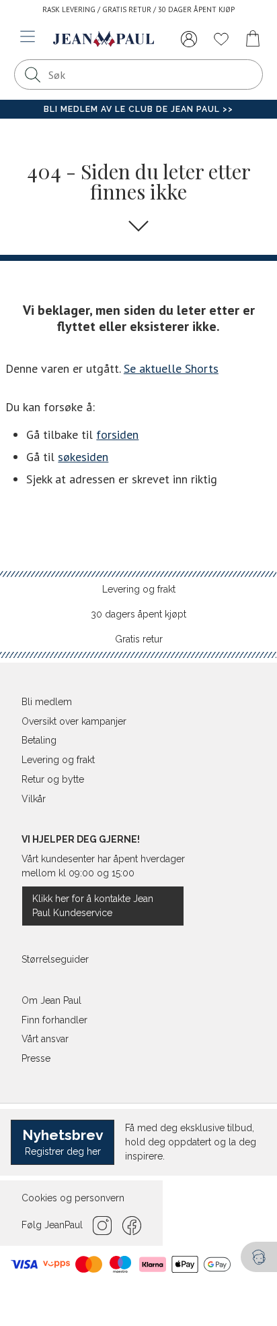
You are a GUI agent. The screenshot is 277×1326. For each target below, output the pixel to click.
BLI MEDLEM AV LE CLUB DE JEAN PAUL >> (138, 109)
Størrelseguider (55, 959)
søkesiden (83, 456)
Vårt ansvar (45, 1038)
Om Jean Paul (51, 1000)
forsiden (117, 434)
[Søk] (33, 74)
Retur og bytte (53, 779)
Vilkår (34, 798)
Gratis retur (139, 639)
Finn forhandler (54, 1020)
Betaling (39, 740)
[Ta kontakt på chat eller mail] (259, 1257)
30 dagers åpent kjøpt (138, 614)
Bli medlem (47, 701)
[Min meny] (189, 39)
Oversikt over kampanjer (74, 721)
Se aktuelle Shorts (171, 368)
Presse (36, 1058)
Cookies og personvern (73, 1198)
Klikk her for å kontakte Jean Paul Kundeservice (92, 905)
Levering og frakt (138, 589)
